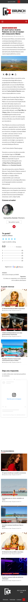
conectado (16, 374)
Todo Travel (10, 27)
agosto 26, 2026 (16, 310)
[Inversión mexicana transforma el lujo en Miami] (14, 514)
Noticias (20, 329)
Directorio (5, 599)
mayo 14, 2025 (18, 36)
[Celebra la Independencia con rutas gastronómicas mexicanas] (14, 322)
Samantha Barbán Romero (8, 36)
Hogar (4, 521)
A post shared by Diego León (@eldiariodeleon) (14, 414)
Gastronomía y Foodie (12, 304)
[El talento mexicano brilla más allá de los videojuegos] (14, 566)
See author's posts (14, 222)
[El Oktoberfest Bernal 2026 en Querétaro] (14, 298)
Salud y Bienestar (6, 494)
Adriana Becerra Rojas (7, 310)
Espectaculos (5, 469)
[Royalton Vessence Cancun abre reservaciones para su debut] (14, 348)
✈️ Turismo (5, 27)
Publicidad (12, 599)
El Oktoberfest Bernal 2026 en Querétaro (13, 308)
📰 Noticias (8, 521)
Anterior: (10, 273)
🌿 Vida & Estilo (14, 494)
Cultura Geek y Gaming (7, 573)
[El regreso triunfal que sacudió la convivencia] (14, 462)
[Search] (26, 21)
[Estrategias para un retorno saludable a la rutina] (14, 487)
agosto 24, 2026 (16, 336)
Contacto (19, 599)
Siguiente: (14, 278)
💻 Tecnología (16, 573)
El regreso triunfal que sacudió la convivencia (14, 473)
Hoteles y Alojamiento (12, 355)
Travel (15, 27)
